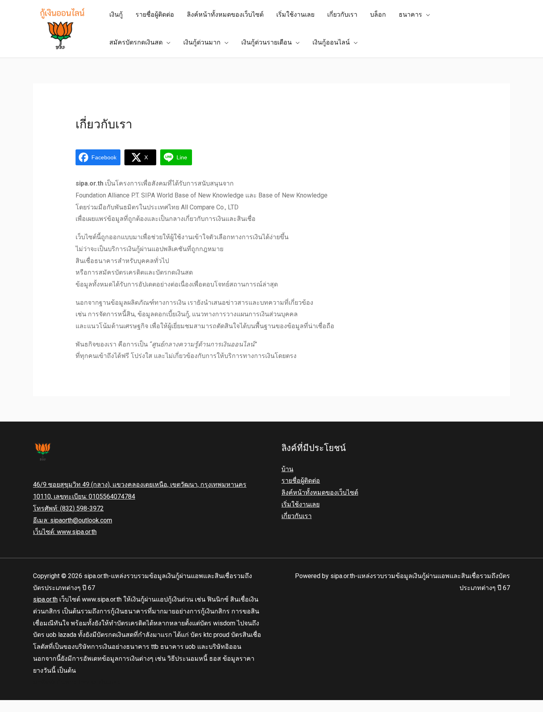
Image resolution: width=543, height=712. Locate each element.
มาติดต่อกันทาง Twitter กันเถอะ (77, 682)
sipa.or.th (45, 599)
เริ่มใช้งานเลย (300, 504)
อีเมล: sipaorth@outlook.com (72, 520)
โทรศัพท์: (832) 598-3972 (68, 508)
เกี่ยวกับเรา (296, 516)
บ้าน (287, 469)
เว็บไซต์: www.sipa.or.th (65, 532)
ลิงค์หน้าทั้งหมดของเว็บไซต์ (319, 492)
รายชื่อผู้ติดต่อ (300, 480)
